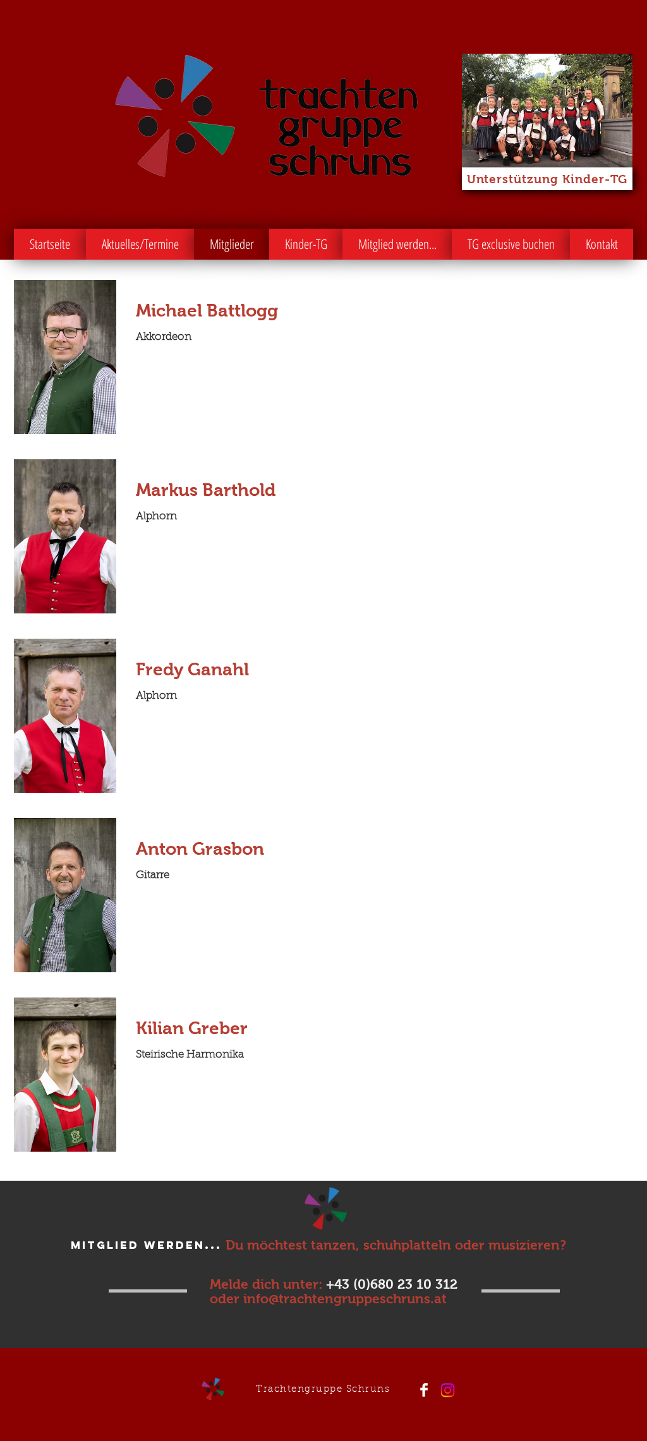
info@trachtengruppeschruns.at (345, 1298)
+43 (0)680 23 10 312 (391, 1284)
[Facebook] (424, 1390)
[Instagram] (447, 1390)
